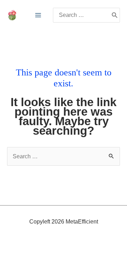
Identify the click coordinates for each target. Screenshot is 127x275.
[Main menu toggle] (38, 15)
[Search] (114, 15)
